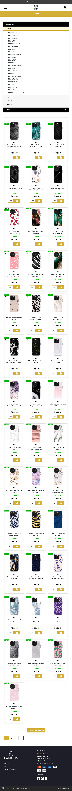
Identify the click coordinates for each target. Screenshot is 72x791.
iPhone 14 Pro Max (14, 54)
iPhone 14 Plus (13, 57)
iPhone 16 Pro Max (14, 33)
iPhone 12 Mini (13, 79)
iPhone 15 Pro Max (14, 44)
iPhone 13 (11, 73)
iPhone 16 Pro (13, 35)
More (11, 157)
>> (21, 738)
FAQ (5, 767)
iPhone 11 (11, 90)
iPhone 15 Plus (13, 46)
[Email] (46, 778)
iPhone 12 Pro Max (14, 76)
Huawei (9, 105)
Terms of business (10, 769)
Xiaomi (9, 101)
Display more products (36, 730)
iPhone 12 (11, 84)
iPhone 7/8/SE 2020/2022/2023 (19, 93)
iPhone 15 (11, 52)
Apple (9, 28)
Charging (41, 761)
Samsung (10, 97)
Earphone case (43, 756)
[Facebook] (38, 778)
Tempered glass (44, 758)
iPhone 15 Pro (12, 49)
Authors (59, 788)
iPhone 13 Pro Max (14, 65)
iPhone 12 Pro (13, 82)
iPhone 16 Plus (13, 38)
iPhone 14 (11, 63)
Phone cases (42, 754)
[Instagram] (42, 778)
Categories (10, 24)
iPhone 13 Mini (13, 71)
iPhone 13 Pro (13, 68)
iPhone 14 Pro (13, 60)
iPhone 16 (11, 41)
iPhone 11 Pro (12, 87)
